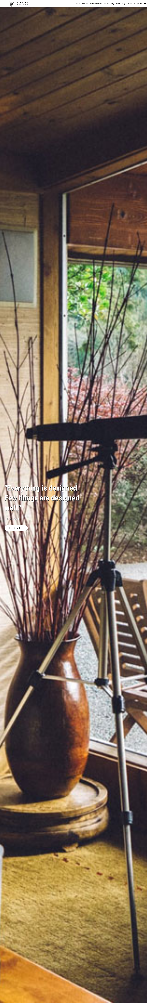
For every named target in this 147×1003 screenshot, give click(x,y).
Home (77, 4)
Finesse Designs (96, 4)
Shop (118, 4)
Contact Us (131, 4)
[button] (16, 528)
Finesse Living (109, 4)
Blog (123, 4)
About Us (85, 4)
